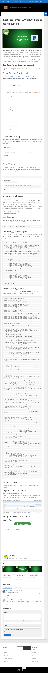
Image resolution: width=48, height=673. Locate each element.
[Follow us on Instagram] (20, 670)
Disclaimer (6, 655)
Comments (7, 587)
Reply (7, 597)
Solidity (16, 1)
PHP (12, 1)
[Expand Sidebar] (45, 14)
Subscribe (27, 648)
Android (7, 1)
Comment (6, 612)
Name (5, 620)
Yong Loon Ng (7, 27)
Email (24, 620)
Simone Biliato (9, 590)
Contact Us (6, 652)
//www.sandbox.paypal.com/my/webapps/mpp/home (15, 495)
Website (5, 625)
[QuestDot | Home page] (5, 7)
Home (3, 1)
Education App (30, 1)
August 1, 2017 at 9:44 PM (17, 599)
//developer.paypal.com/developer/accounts (22, 76)
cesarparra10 (9, 599)
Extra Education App (8, 658)
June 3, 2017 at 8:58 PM (18, 590)
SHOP (36, 1)
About (41, 1)
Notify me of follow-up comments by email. (14, 629)
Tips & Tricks (22, 1)
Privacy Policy (6, 661)
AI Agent (35, 649)
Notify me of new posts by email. (12, 631)
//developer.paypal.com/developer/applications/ (17, 139)
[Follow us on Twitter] (18, 670)
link (33, 68)
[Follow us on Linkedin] (22, 670)
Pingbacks (17, 587)
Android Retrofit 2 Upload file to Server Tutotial (20, 575)
